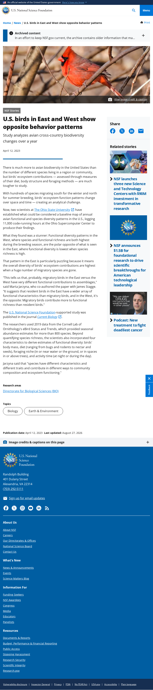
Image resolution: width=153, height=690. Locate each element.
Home (7, 23)
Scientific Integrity (14, 665)
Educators (9, 616)
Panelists (8, 622)
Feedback (149, 390)
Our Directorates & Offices (19, 540)
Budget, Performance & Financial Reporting (30, 643)
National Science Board (17, 546)
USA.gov (95, 684)
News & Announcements (18, 567)
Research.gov (11, 670)
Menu (146, 10)
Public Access (11, 649)
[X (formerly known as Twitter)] (14, 508)
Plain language (128, 684)
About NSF (9, 530)
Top (146, 419)
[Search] (134, 10)
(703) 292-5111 (13, 489)
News (17, 23)
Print (147, 22)
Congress (9, 605)
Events (7, 573)
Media (7, 611)
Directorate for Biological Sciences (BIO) (31, 391)
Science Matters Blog (16, 578)
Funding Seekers (13, 594)
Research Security (14, 660)
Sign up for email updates (27, 498)
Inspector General (40, 684)
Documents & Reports (16, 638)
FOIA (68, 684)
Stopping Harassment (16, 654)
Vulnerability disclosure (15, 684)
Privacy (58, 684)
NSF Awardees (12, 600)
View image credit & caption (130, 99)
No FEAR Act (81, 684)
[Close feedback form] (149, 379)
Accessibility (110, 684)
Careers (8, 535)
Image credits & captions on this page (36, 442)
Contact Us (9, 551)
